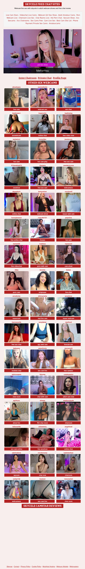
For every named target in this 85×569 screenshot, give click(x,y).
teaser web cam (68, 214)
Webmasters (74, 566)
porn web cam (42, 266)
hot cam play (42, 161)
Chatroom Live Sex (26, 18)
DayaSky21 (17, 191)
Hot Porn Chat (56, 18)
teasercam (16, 318)
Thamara (43, 165)
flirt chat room (42, 423)
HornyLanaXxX (16, 217)
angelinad (68, 426)
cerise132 (16, 479)
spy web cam (42, 344)
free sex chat (16, 344)
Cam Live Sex (49, 21)
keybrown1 (16, 113)
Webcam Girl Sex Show (47, 15)
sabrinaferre (16, 453)
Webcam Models (62, 566)
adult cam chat (68, 397)
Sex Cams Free (37, 21)
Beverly (42, 270)
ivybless (42, 244)
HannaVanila (16, 322)
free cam (16, 109)
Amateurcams (54, 23)
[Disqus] (43, 537)
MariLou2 (68, 322)
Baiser (68, 270)
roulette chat (16, 370)
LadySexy (16, 348)
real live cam (42, 318)
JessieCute (68, 139)
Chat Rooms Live (42, 18)
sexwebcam (16, 135)
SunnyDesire (42, 87)
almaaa (42, 400)
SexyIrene (68, 296)
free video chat (68, 135)
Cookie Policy (36, 566)
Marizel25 (16, 244)
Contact (16, 566)
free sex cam (68, 161)
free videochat (16, 266)
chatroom (68, 423)
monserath (69, 348)
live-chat (68, 292)
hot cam (17, 161)
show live (16, 423)
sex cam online (16, 449)
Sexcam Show (69, 18)
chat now (42, 475)
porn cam (16, 292)
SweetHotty (42, 348)
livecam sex (68, 344)
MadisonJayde (68, 400)
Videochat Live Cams (28, 15)
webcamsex (68, 188)
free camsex (68, 370)
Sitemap (9, 566)
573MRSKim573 (16, 165)
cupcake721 (42, 217)
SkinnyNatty (42, 296)
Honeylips (42, 139)
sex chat (68, 109)
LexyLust (42, 479)
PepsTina (68, 217)
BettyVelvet (42, 191)
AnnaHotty (16, 296)
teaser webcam (68, 318)
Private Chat (45, 78)
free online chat (16, 240)
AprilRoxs (16, 400)
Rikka (16, 270)
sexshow (16, 188)
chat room (16, 397)
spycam (16, 475)
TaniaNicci (16, 139)
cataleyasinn (68, 374)
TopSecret (68, 244)
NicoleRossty (42, 453)
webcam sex (42, 109)
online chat (42, 135)
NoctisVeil (68, 191)
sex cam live (42, 370)
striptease (42, 292)
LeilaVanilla (17, 426)
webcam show (42, 214)
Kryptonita (42, 113)
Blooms (42, 374)
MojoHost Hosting (49, 566)
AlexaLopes (16, 87)
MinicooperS (16, 374)
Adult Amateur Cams (66, 15)
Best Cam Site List (64, 21)
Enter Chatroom (28, 78)
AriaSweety (43, 426)
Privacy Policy (25, 566)
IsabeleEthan (68, 453)
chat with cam (42, 397)
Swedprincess (68, 165)
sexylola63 (69, 87)
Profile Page (59, 78)
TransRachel (68, 479)
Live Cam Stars (12, 15)
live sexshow (42, 449)
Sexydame (42, 322)
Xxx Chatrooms (23, 21)
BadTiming (68, 113)
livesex (42, 240)
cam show (68, 266)
